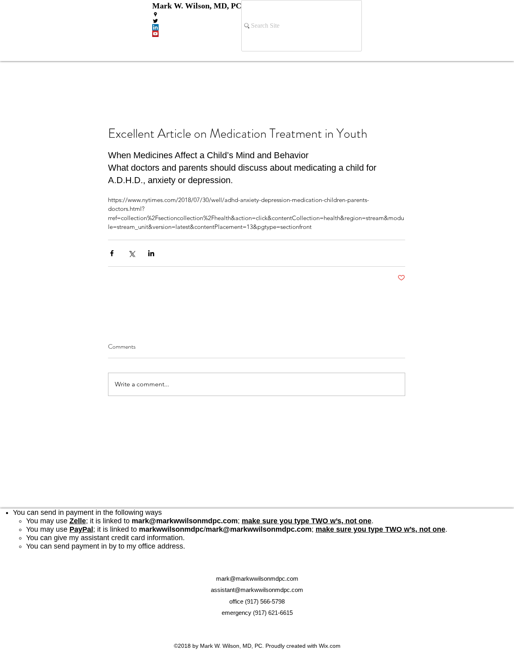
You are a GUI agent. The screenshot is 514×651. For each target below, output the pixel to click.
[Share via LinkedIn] (151, 253)
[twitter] (196, 21)
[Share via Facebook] (112, 253)
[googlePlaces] (196, 14)
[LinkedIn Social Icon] (196, 27)
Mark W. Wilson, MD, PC (196, 5)
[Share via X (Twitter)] (131, 253)
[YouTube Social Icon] (196, 34)
